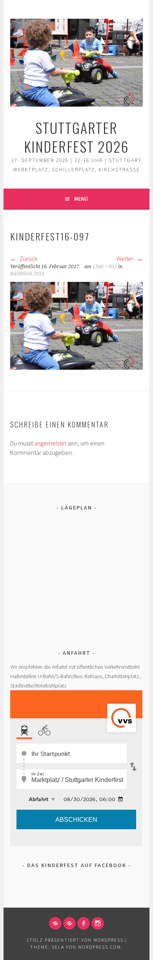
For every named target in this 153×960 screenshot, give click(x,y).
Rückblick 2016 (27, 273)
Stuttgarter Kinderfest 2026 (76, 137)
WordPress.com (99, 947)
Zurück (27, 258)
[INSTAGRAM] (97, 923)
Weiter (126, 258)
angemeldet (50, 443)
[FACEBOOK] (83, 923)
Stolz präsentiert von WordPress (75, 940)
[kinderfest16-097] (76, 367)
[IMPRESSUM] (55, 923)
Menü (81, 198)
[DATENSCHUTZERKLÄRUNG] (69, 923)
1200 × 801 (105, 266)
